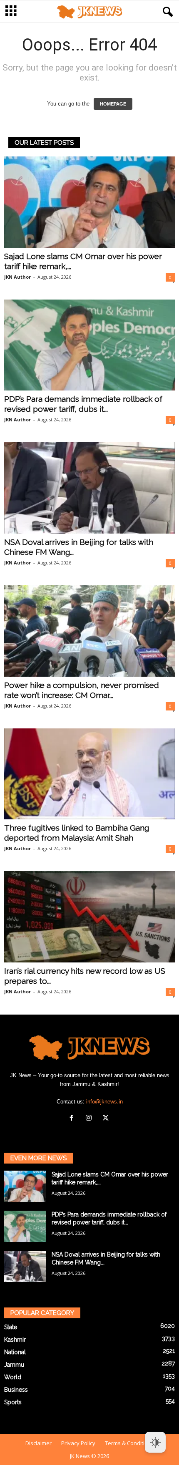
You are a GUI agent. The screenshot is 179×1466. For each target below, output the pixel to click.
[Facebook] (73, 1119)
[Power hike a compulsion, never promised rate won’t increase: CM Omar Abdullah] (89, 631)
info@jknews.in (104, 1101)
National (15, 1352)
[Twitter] (106, 1119)
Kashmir (15, 1339)
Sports (13, 1402)
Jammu (14, 1364)
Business (16, 1389)
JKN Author (17, 277)
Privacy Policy (78, 1443)
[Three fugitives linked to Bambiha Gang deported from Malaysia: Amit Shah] (89, 774)
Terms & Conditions (129, 1443)
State (10, 1327)
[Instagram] (90, 1119)
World (12, 1377)
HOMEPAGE (113, 103)
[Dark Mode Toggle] (155, 1442)
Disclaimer (38, 1443)
